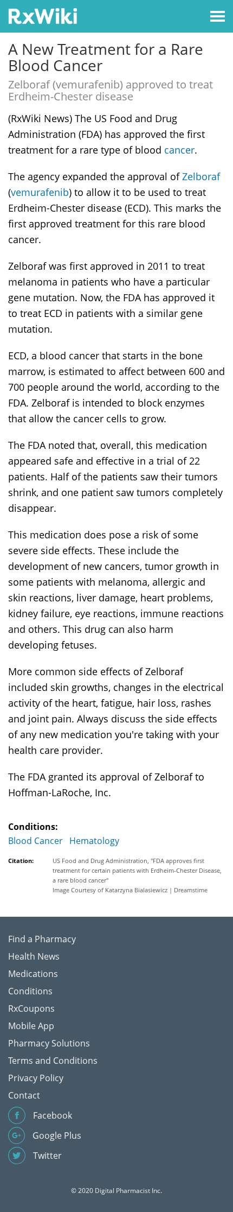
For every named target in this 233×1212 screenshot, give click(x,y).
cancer (179, 149)
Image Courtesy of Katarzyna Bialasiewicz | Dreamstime (130, 890)
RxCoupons (31, 1008)
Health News (34, 956)
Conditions (30, 991)
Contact (24, 1095)
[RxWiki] (42, 15)
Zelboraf (201, 176)
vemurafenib (40, 192)
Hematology (94, 841)
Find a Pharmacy (42, 939)
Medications (33, 974)
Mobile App (31, 1026)
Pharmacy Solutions (49, 1043)
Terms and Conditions (53, 1061)
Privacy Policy (35, 1078)
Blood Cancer (35, 841)
